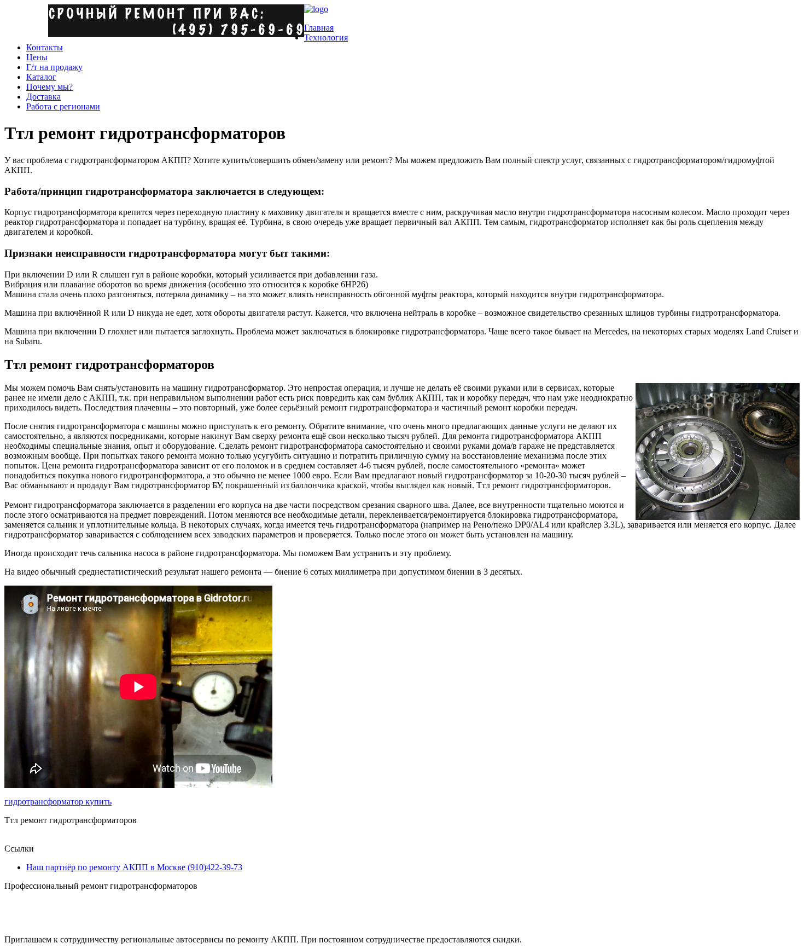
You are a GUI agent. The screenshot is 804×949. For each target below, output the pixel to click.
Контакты (44, 47)
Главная (319, 27)
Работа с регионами (63, 106)
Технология (326, 37)
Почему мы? (49, 86)
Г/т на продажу (54, 67)
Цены (37, 57)
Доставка (43, 96)
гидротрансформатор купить (58, 801)
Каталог (41, 77)
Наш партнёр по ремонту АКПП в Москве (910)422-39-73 (134, 867)
